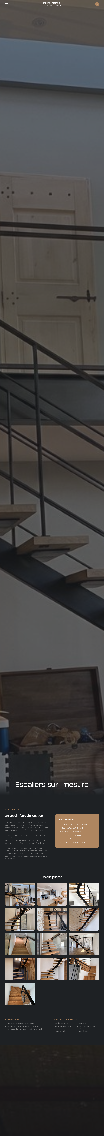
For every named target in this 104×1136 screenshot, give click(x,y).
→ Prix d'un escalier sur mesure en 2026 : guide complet (24, 1029)
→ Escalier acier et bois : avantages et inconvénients (22, 1026)
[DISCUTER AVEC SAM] (97, 4)
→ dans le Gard (59, 1031)
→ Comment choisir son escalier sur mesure (19, 1023)
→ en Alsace (81, 1023)
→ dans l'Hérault (82, 1031)
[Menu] (6, 4)
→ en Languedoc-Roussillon (63, 1026)
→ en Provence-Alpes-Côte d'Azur (86, 1027)
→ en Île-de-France (61, 1023)
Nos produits (13, 809)
